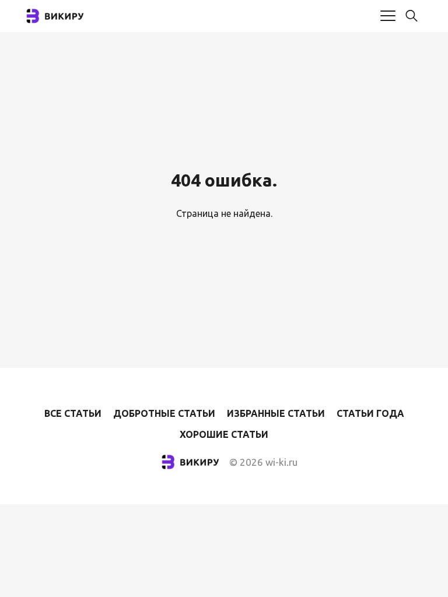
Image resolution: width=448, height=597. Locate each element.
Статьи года (370, 413)
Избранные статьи (276, 413)
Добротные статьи (164, 413)
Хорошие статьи (224, 434)
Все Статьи (73, 413)
